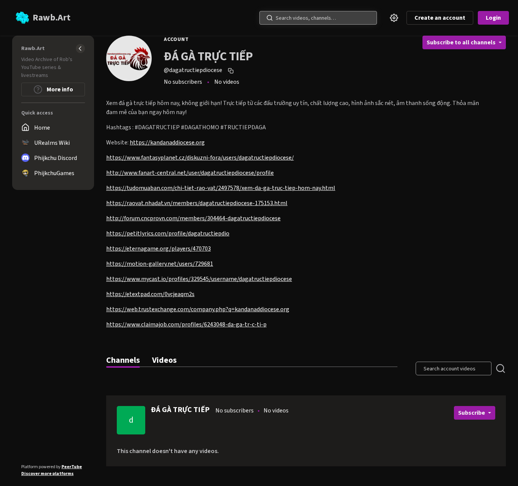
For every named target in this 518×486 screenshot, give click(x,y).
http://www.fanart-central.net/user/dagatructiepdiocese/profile (190, 173)
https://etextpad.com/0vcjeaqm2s (150, 294)
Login (493, 18)
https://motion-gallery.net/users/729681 (159, 264)
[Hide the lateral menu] (80, 48)
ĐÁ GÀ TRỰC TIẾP (180, 409)
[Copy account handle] (231, 70)
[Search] (269, 18)
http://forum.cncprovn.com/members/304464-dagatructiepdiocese (193, 218)
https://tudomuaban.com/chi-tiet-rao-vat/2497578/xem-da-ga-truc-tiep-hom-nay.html (220, 188)
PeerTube (71, 467)
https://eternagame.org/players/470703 (158, 249)
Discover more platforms (47, 473)
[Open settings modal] (394, 18)
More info (59, 89)
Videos (164, 360)
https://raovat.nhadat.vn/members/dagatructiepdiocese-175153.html (196, 203)
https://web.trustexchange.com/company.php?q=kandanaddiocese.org (197, 309)
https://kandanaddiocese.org (167, 142)
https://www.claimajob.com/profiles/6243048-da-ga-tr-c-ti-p (186, 324)
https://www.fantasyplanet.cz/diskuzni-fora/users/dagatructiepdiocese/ (200, 158)
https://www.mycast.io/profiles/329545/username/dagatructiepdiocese (199, 279)
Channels (123, 360)
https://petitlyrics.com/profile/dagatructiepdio (167, 233)
